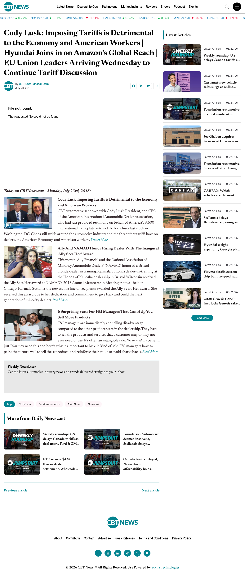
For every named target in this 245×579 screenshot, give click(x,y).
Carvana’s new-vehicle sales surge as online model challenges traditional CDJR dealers (222, 85)
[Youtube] (147, 553)
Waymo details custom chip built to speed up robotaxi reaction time (220, 274)
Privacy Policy (181, 538)
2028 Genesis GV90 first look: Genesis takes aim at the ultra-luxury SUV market (221, 302)
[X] (141, 86)
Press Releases (124, 538)
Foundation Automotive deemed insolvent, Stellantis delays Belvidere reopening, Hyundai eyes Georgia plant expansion (141, 440)
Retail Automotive (49, 404)
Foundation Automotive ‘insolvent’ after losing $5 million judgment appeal (221, 166)
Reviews (151, 6)
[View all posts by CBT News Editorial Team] (9, 86)
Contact (89, 538)
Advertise (104, 538)
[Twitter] (137, 553)
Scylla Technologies (165, 567)
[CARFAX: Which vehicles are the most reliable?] (182, 190)
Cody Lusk (25, 404)
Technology (109, 6)
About (58, 538)
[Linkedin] (149, 86)
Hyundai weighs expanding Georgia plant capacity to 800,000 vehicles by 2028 (222, 247)
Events (193, 6)
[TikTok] (127, 553)
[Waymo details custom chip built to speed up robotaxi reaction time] (182, 271)
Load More (202, 317)
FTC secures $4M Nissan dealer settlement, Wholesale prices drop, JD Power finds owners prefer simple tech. (59, 465)
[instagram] (108, 553)
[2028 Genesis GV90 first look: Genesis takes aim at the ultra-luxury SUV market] (182, 298)
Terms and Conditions (153, 538)
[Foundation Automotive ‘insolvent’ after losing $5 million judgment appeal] (182, 163)
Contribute (73, 538)
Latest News (65, 6)
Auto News (74, 404)
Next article (150, 490)
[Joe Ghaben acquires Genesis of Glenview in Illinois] (182, 136)
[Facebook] (133, 86)
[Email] (156, 86)
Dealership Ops (87, 6)
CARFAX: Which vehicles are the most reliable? (219, 193)
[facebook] (98, 553)
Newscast (93, 404)
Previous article (15, 490)
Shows (165, 6)
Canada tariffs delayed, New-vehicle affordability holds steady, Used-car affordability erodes (140, 465)
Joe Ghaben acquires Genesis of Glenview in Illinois (221, 139)
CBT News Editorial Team (34, 83)
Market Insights (131, 6)
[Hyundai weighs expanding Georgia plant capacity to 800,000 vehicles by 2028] (182, 244)
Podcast (179, 6)
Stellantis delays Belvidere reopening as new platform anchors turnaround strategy (221, 220)
